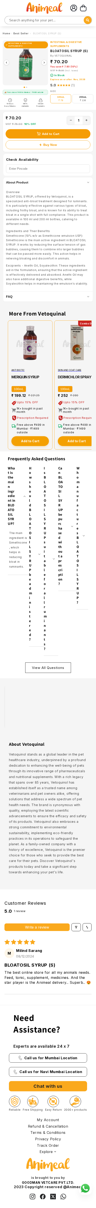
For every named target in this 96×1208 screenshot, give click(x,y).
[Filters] (76, 927)
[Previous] (6, 62)
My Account (48, 1120)
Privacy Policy (48, 1139)
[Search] (8, 20)
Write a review (37, 927)
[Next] (44, 62)
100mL (19, 389)
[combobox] (48, 20)
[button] (83, 8)
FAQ (9, 296)
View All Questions (48, 668)
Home (6, 33)
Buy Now (50, 145)
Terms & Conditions (48, 1132)
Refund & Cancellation (48, 1126)
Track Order (48, 1145)
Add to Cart (50, 134)
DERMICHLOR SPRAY (74, 377)
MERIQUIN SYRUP (25, 377)
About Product (17, 182)
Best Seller (21, 33)
